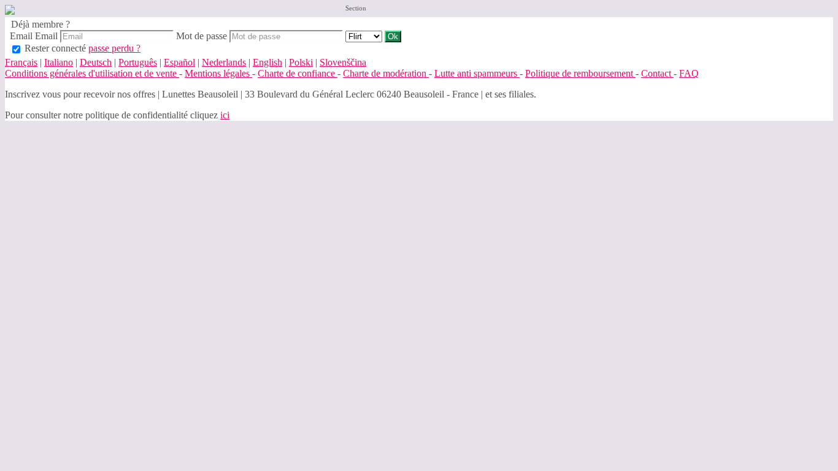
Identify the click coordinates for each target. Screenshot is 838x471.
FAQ (689, 73)
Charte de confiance (297, 73)
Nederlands (224, 62)
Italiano (58, 62)
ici (224, 115)
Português (137, 62)
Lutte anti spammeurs (477, 73)
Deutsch (96, 62)
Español (179, 62)
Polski (301, 62)
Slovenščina (343, 62)
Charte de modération (386, 73)
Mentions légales (218, 73)
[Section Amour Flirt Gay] (365, 36)
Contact (657, 73)
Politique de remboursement (580, 73)
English (267, 62)
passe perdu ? (114, 48)
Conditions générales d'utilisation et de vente (92, 73)
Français (21, 62)
